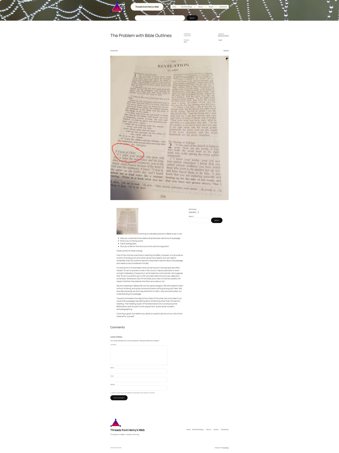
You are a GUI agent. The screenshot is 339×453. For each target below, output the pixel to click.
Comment (113, 344)
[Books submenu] (215, 6)
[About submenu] (205, 6)
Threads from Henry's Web (147, 6)
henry (185, 42)
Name (112, 367)
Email (112, 376)
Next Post (226, 50)
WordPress (226, 447)
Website (112, 384)
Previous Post (114, 50)
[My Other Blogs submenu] (194, 6)
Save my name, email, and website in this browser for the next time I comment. (133, 393)
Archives (192, 209)
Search (192, 18)
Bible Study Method (223, 35)
